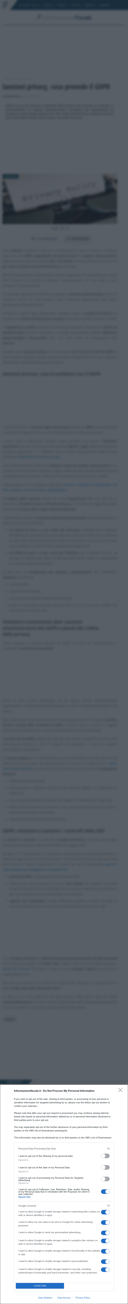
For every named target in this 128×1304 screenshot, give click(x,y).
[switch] (105, 1156)
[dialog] (64, 1194)
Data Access (64, 1297)
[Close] (121, 1091)
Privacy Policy (83, 1297)
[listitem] (64, 1148)
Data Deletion (45, 1297)
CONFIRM (40, 1286)
